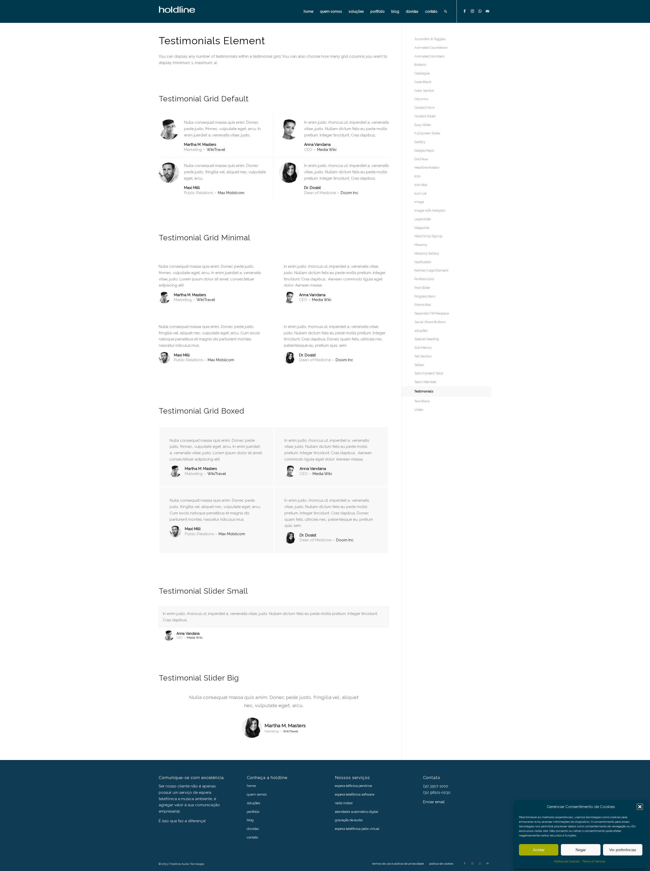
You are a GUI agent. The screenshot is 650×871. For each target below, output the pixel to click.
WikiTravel (216, 149)
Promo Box (422, 305)
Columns (421, 99)
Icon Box (420, 185)
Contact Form (424, 107)
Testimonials (423, 391)
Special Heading (426, 339)
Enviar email (434, 802)
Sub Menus (422, 348)
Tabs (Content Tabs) (428, 373)
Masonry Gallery (426, 253)
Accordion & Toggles (429, 39)
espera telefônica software (354, 794)
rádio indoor (344, 803)
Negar (581, 850)
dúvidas (253, 829)
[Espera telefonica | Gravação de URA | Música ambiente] (183, 11)
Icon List (420, 193)
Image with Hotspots (429, 210)
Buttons (420, 65)
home (251, 786)
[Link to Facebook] (464, 11)
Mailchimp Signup (428, 236)
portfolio (253, 812)
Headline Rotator (427, 167)
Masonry (420, 245)
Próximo (384, 612)
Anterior (372, 612)
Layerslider (422, 219)
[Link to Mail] (487, 11)
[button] (639, 806)
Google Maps (424, 150)
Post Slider (422, 288)
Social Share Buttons (430, 322)
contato (252, 837)
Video (418, 409)
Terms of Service (593, 861)
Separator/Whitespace (431, 313)
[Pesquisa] (445, 11)
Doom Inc (349, 193)
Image (419, 202)
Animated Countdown (431, 48)
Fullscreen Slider (427, 133)
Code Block (422, 82)
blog (250, 820)
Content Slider (425, 116)
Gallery (419, 142)
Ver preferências (622, 850)
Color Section (424, 90)
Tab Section (423, 356)
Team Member (425, 382)
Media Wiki (326, 149)
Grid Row (421, 159)
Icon (417, 176)
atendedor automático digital (356, 812)
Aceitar (539, 850)
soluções (421, 330)
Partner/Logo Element (431, 270)
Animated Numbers (429, 56)
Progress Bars (424, 296)
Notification (422, 262)
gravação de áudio (349, 820)
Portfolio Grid (424, 279)
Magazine (421, 228)
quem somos (257, 794)
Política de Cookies (567, 861)
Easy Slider (422, 125)
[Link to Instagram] (472, 11)
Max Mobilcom (231, 193)
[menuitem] (308, 11)
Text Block (422, 401)
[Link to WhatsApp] (480, 11)
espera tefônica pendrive (353, 786)
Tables (419, 365)
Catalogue (422, 73)
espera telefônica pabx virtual (357, 829)
